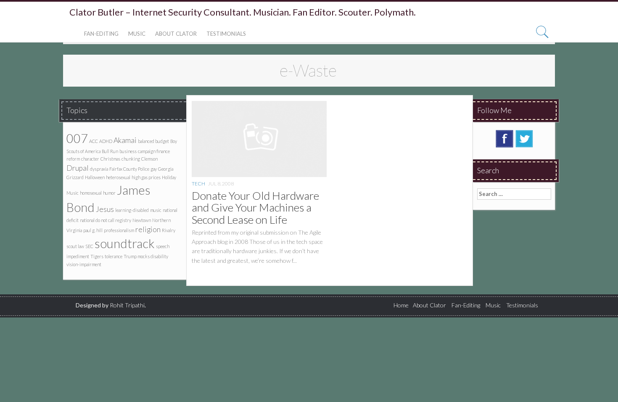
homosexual (91, 193)
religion (148, 229)
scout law (75, 246)
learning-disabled (132, 210)
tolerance (113, 256)
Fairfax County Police (129, 169)
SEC (89, 246)
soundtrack (125, 243)
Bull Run (110, 151)
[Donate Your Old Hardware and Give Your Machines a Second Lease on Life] (259, 138)
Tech (198, 183)
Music (136, 33)
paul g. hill (93, 230)
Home (401, 305)
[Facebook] (504, 138)
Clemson (149, 158)
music (155, 210)
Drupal (77, 168)
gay (154, 169)
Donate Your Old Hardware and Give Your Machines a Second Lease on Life (255, 207)
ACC (93, 141)
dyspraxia (99, 169)
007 (77, 138)
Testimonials (226, 33)
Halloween (95, 177)
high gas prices (146, 177)
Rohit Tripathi (127, 305)
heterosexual (118, 177)
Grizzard (75, 177)
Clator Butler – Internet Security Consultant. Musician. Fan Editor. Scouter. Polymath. (242, 12)
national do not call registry (105, 220)
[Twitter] (524, 138)
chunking (130, 158)
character (90, 158)
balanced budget (153, 141)
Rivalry (168, 230)
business (128, 151)
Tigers (96, 256)
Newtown (141, 220)
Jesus (105, 209)
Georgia (165, 169)
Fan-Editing (101, 33)
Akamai (125, 140)
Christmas (110, 158)
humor (109, 193)
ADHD (105, 141)
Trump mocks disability (146, 256)
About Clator (176, 33)
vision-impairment (83, 264)
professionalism (119, 230)
